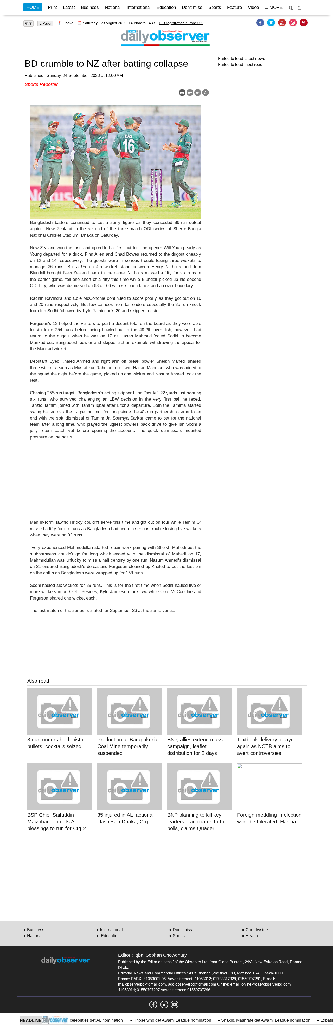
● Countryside (255, 930)
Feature (234, 7)
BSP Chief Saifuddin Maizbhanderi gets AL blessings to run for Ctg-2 (56, 821)
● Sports (177, 936)
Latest (69, 7)
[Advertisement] (115, 483)
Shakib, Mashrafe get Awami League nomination (252, 1020)
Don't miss (192, 7)
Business (90, 7)
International (139, 7)
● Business (33, 930)
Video (253, 7)
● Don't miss (180, 930)
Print (52, 7)
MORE (275, 7)
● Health (250, 936)
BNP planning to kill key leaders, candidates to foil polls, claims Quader (196, 821)
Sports (214, 7)
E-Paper (45, 23)
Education (166, 7)
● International (109, 930)
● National (33, 936)
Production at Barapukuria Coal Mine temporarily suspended (127, 746)
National (113, 7)
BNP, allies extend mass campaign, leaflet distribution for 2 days (195, 746)
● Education (108, 936)
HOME (32, 7)
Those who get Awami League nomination (159, 1020)
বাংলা (28, 23)
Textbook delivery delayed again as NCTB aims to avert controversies (267, 746)
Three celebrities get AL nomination (78, 1020)
